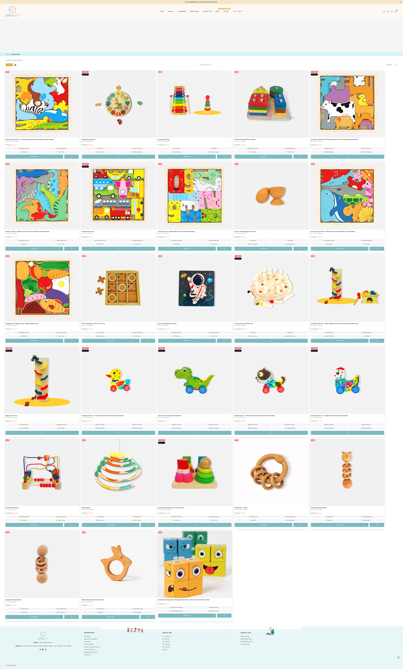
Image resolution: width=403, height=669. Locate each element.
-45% (160, 72)
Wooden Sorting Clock (89, 139)
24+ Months (166, 647)
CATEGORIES (182, 11)
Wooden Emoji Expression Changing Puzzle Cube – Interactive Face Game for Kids (183, 600)
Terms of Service (89, 649)
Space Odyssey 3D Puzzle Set (167, 323)
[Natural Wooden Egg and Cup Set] (271, 196)
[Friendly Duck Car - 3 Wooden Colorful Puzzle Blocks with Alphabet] (118, 380)
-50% (7, 72)
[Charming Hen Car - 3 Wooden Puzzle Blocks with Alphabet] (347, 380)
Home (162, 11)
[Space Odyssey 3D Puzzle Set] (195, 288)
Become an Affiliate (90, 639)
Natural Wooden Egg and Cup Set (245, 231)
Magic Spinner (86, 507)
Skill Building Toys (246, 641)
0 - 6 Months (166, 636)
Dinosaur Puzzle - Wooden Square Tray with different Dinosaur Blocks (27, 231)
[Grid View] (15, 65)
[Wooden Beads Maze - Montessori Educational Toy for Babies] (42, 472)
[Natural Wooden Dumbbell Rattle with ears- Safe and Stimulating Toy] (347, 472)
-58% (236, 72)
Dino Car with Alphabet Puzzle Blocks (169, 415)
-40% (85, 348)
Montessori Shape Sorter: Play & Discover (171, 507)
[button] (395, 11)
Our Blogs (87, 641)
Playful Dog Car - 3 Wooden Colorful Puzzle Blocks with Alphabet (255, 415)
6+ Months (165, 639)
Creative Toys (245, 644)
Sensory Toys (245, 636)
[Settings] (388, 11)
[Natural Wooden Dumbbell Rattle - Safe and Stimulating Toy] (42, 564)
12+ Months (166, 641)
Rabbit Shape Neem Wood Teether (93, 600)
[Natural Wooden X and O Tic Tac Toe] (118, 288)
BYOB (218, 10)
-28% (83, 532)
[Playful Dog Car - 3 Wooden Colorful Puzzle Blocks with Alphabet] (271, 380)
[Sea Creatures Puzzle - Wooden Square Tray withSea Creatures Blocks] (347, 196)
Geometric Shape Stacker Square (245, 139)
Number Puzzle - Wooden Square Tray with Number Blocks (176, 231)
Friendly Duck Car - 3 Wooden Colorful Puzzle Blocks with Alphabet (103, 415)
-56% (85, 72)
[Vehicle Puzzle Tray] (118, 196)
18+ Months (166, 644)
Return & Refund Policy (91, 647)
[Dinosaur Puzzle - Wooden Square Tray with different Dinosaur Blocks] (42, 196)
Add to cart (38, 156)
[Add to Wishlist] (71, 157)
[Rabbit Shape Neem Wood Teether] (118, 564)
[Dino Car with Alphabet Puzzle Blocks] (195, 380)
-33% (236, 440)
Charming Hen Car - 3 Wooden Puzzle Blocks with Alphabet (329, 415)
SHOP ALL (171, 11)
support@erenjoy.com (45, 642)
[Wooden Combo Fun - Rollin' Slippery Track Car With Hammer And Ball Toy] (347, 288)
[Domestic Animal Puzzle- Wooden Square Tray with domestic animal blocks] (347, 103)
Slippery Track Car (11, 415)
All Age (164, 649)
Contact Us (87, 655)
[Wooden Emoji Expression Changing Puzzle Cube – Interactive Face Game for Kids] (195, 564)
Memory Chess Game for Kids (244, 323)
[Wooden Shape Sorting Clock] (118, 103)
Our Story (87, 636)
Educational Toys (246, 639)
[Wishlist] (391, 11)
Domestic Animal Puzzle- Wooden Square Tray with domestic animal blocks (334, 139)
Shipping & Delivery (90, 652)
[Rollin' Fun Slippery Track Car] (42, 380)
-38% (83, 440)
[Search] (384, 11)
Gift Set (226, 11)
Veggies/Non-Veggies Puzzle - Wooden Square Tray (21, 323)
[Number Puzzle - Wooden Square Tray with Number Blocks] (195, 196)
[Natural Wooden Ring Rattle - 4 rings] (271, 472)
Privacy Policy (88, 644)
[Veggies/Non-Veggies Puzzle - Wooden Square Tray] (42, 288)
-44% (7, 440)
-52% (161, 440)
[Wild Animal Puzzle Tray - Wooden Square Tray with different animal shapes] (42, 103)
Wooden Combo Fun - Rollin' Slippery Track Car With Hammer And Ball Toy (334, 323)
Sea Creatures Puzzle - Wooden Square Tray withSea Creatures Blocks (333, 231)
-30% (312, 440)
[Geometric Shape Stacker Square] (271, 103)
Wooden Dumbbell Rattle (319, 507)
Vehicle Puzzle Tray (88, 231)
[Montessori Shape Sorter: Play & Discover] (195, 472)
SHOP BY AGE (194, 11)
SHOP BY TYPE (207, 11)
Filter (9, 65)
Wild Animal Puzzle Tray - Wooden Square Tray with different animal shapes (29, 139)
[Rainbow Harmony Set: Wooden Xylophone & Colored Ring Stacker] (195, 103)
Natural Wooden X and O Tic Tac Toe (93, 323)
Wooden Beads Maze (12, 507)
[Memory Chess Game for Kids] (271, 288)
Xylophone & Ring (163, 139)
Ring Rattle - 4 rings (241, 507)
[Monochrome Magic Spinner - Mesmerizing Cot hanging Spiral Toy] (118, 472)
